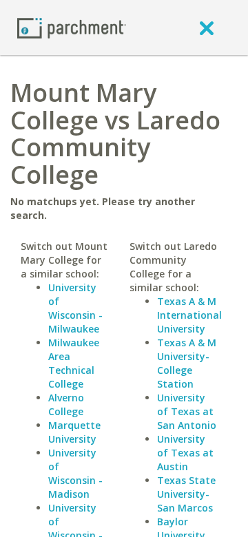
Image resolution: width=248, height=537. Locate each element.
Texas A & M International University (189, 315)
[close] (206, 27)
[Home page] (71, 27)
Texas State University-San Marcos (186, 494)
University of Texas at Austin (185, 452)
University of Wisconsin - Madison (75, 473)
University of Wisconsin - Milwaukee (75, 308)
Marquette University (74, 432)
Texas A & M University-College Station (186, 363)
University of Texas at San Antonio (186, 411)
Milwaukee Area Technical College (73, 363)
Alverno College (66, 404)
